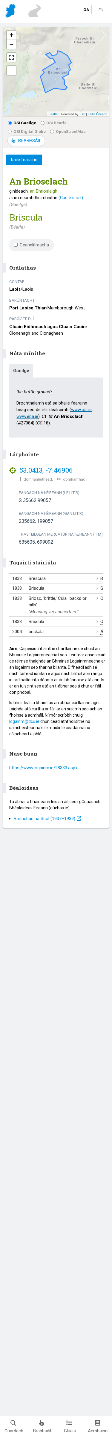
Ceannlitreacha (34, 245)
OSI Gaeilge (24, 122)
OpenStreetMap (71, 131)
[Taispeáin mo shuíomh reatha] (11, 70)
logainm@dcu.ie (24, 721)
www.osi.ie (81, 409)
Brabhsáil (42, 1431)
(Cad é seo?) (71, 197)
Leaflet (54, 113)
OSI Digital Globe (29, 131)
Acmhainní (98, 1431)
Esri (82, 113)
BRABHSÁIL (29, 140)
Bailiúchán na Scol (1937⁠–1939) (44, 818)
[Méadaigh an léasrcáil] (11, 57)
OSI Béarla (56, 122)
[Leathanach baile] (11, 12)
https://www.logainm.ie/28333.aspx (43, 767)
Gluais (70, 1431)
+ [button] (11, 35)
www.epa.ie (27, 416)
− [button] (11, 44)
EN (101, 9)
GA (86, 9)
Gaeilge (21, 370)
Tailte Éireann (97, 113)
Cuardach (13, 1431)
